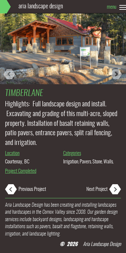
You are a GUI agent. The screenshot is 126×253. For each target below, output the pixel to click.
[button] (9, 53)
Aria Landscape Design (40, 7)
